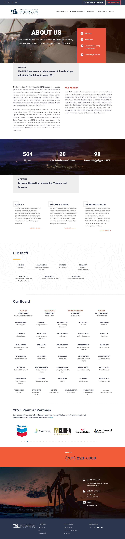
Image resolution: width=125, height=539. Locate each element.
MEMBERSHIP (90, 11)
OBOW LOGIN (113, 2)
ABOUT (111, 11)
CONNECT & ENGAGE (61, 11)
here (51, 417)
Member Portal (68, 527)
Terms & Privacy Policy (70, 530)
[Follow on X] (8, 2)
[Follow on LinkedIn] (12, 2)
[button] (27, 441)
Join (40, 530)
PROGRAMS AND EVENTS (76, 11)
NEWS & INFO (101, 11)
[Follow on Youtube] (15, 2)
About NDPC (42, 527)
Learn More (35, 228)
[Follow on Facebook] (4, 2)
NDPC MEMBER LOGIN (94, 2)
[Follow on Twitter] (94, 527)
